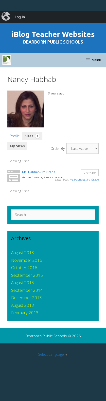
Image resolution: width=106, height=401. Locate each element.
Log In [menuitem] (20, 17)
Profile (15, 136)
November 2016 (26, 260)
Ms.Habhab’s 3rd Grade (84, 179)
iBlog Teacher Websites (53, 34)
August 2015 (22, 282)
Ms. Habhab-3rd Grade (38, 172)
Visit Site (90, 172)
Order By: (58, 148)
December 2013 (26, 297)
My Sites (17, 146)
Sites (31, 136)
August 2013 (22, 305)
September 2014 (27, 290)
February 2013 (24, 312)
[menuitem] (6, 17)
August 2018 (22, 252)
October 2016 (24, 267)
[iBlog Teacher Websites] (7, 60)
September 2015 (27, 275)
